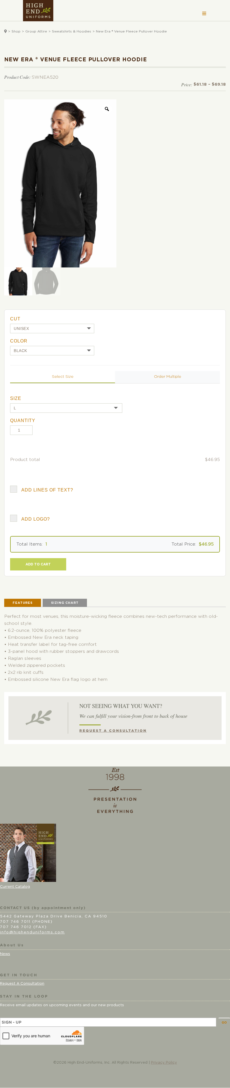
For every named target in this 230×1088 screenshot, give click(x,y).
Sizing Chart (65, 602)
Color (18, 341)
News (5, 954)
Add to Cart (38, 564)
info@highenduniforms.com (32, 932)
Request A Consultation (22, 984)
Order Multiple (167, 377)
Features (23, 602)
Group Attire (36, 31)
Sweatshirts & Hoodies (71, 31)
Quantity (22, 420)
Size (15, 398)
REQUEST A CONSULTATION (113, 730)
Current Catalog (15, 887)
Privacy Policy (164, 1062)
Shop (16, 31)
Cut (15, 318)
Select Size (62, 377)
